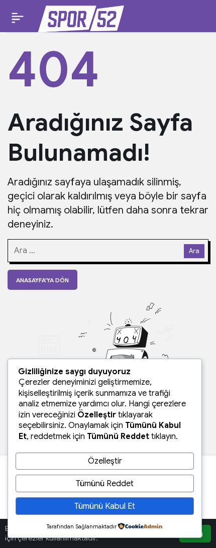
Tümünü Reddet (105, 484)
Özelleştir (105, 461)
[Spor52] (81, 17)
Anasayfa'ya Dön (42, 280)
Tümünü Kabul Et (104, 506)
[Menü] (18, 18)
